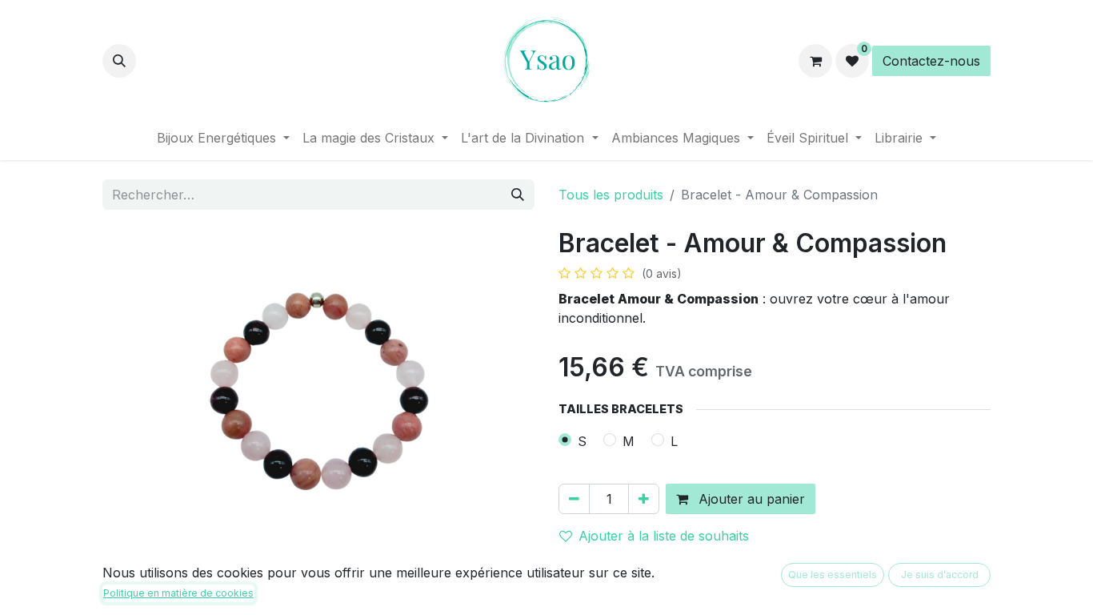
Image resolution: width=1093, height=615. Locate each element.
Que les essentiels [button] (832, 575)
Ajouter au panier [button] (750, 499)
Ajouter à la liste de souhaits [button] (664, 536)
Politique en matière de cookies (178, 593)
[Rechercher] (517, 194)
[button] (119, 61)
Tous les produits (611, 195)
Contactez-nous (931, 61)
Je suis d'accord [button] (940, 575)
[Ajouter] (643, 499)
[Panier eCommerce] (815, 61)
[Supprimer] (574, 499)
